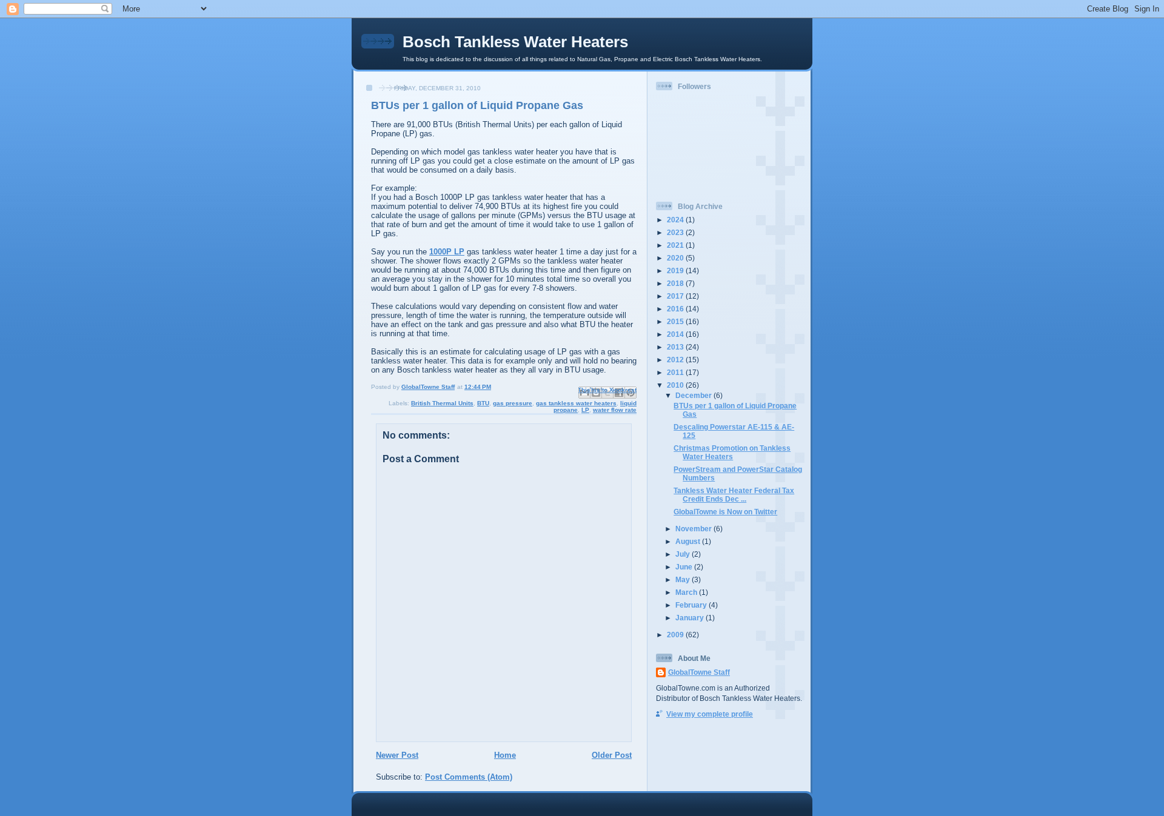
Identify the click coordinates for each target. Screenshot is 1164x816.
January (690, 618)
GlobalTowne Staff (699, 672)
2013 (676, 347)
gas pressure (512, 403)
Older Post (612, 755)
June (684, 567)
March (687, 592)
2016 (676, 309)
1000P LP (446, 251)
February (692, 605)
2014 (676, 334)
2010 (676, 385)
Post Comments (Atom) (468, 776)
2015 (676, 321)
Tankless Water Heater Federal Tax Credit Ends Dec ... (734, 494)
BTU (483, 403)
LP (585, 409)
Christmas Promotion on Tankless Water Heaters (732, 452)
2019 (676, 270)
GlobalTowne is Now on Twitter (725, 512)
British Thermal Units (442, 403)
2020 (676, 258)
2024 (676, 220)
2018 (676, 283)
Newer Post (397, 755)
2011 (676, 372)
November (694, 528)
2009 (676, 635)
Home (505, 755)
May (683, 579)
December (694, 395)
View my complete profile (709, 714)
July (683, 554)
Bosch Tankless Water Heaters (515, 42)
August (688, 541)
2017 (676, 296)
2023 (676, 232)
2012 (676, 359)
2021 (676, 245)
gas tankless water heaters (576, 403)
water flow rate (615, 409)
